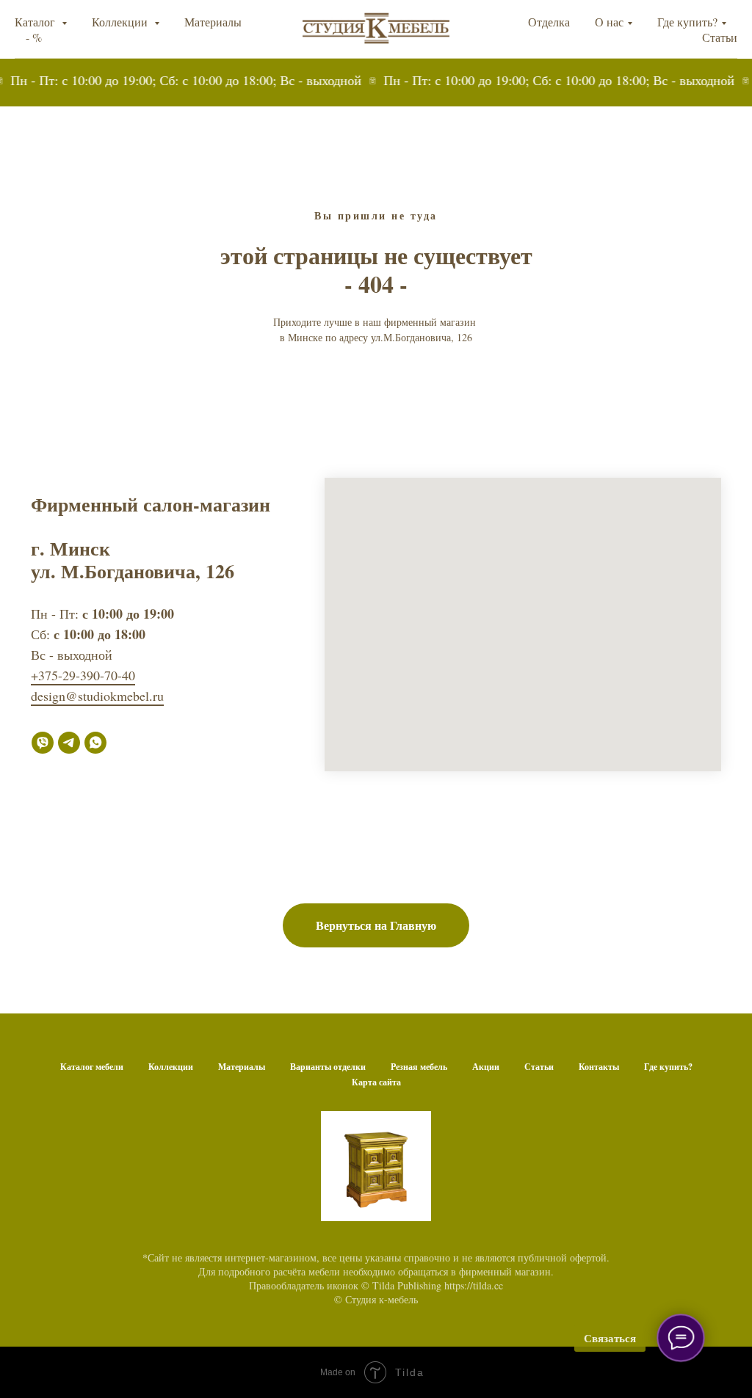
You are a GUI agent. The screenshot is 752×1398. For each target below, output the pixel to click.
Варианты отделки (328, 1066)
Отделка (549, 21)
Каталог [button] (36, 21)
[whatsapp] (95, 743)
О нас (609, 21)
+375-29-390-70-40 (83, 675)
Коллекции (170, 1066)
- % (34, 37)
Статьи (719, 37)
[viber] (43, 743)
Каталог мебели (91, 1066)
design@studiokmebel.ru (97, 696)
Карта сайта (376, 1082)
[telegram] (69, 743)
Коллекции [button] (121, 21)
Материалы (213, 21)
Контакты (599, 1066)
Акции (485, 1066)
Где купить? (687, 21)
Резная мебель (419, 1066)
